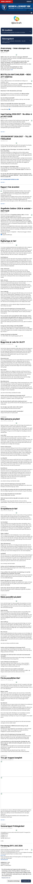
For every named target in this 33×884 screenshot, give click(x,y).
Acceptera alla (26, 881)
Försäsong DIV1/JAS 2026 (12, 846)
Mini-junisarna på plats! (10, 419)
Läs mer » (3, 131)
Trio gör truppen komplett (11, 758)
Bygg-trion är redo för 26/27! (13, 342)
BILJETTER (3, 855)
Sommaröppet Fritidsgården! (12, 826)
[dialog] (16, 875)
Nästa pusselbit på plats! (11, 597)
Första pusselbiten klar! (10, 678)
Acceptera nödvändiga (13, 881)
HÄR (12, 69)
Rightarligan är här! (8, 241)
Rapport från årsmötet (10, 187)
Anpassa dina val (6, 877)
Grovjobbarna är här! (9, 509)
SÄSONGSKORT (4, 859)
